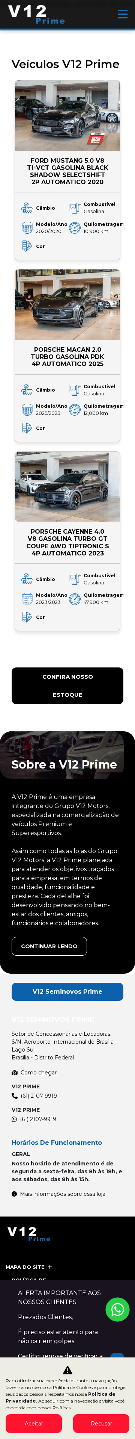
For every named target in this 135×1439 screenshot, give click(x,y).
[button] (35, 652)
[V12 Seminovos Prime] (37, 14)
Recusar (101, 1423)
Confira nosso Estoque (67, 685)
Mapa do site (25, 1267)
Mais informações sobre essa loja (62, 1194)
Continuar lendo (49, 946)
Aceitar (34, 1423)
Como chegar (39, 1072)
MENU (122, 14)
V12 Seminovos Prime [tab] (67, 991)
